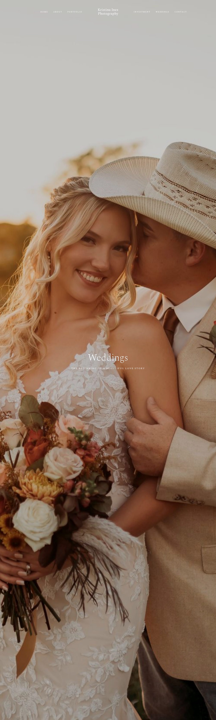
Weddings (162, 12)
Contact (181, 12)
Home (44, 12)
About (57, 12)
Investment (142, 12)
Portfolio (74, 12)
